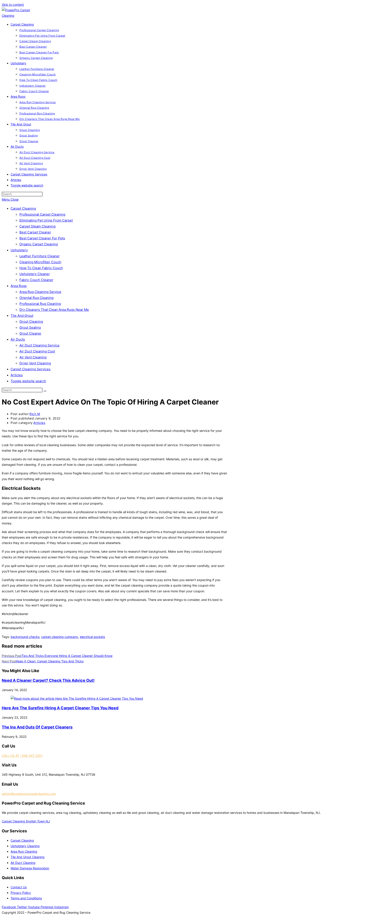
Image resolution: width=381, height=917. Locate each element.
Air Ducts (18, 339)
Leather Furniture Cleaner (39, 256)
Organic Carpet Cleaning (38, 244)
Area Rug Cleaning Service (40, 292)
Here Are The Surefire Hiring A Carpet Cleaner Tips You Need (60, 708)
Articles (17, 375)
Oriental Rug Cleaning (36, 298)
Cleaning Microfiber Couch (40, 262)
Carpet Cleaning (23, 208)
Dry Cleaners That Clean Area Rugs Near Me (54, 310)
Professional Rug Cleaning (40, 304)
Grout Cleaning (31, 321)
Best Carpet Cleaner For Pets (42, 238)
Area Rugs (19, 286)
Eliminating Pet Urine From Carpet (46, 220)
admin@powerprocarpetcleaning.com (29, 794)
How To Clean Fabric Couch (41, 268)
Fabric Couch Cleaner (36, 280)
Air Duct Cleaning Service (39, 345)
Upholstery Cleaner (34, 274)
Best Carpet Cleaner (35, 232)
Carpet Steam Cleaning (37, 226)
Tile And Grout (22, 315)
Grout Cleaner (30, 333)
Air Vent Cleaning (33, 357)
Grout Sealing (30, 327)
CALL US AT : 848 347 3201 (22, 755)
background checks (25, 637)
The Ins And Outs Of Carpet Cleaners (37, 727)
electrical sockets (92, 637)
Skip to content (13, 4)
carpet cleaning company (59, 637)
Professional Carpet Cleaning (42, 214)
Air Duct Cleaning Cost (37, 351)
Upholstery (19, 250)
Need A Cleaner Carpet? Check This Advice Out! (48, 680)
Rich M (35, 414)
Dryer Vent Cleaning (35, 363)
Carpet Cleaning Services (30, 369)
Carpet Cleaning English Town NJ (26, 821)
